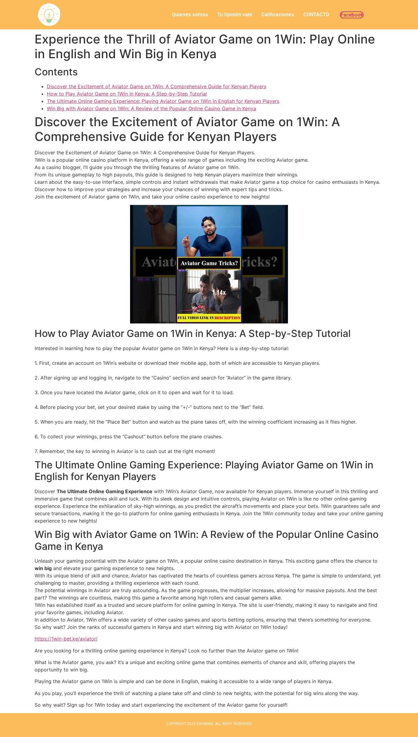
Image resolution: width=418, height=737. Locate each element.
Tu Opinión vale (234, 14)
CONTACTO (316, 14)
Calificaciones (277, 14)
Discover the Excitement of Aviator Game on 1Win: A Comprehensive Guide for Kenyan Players (156, 86)
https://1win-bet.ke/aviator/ (66, 639)
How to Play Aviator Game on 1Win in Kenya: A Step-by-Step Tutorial (127, 94)
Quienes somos (190, 14)
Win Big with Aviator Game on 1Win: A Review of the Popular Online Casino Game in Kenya (151, 108)
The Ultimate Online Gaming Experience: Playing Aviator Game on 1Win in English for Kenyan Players (163, 101)
